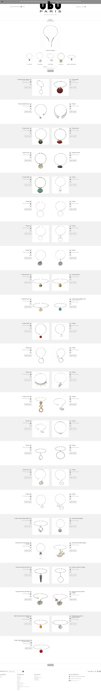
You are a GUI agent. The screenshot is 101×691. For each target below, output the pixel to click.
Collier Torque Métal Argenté (22, 518)
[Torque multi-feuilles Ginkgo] (60, 550)
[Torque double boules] (40, 111)
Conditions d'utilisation (20, 683)
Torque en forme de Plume (22, 567)
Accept (57, 2)
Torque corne (25, 128)
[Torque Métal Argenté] (60, 526)
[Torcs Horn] (61, 57)
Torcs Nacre (40, 64)
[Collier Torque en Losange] (60, 575)
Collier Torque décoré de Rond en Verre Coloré (22, 641)
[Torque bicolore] (40, 282)
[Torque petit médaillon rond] (60, 306)
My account (37, 674)
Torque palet (75, 79)
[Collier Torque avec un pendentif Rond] (60, 623)
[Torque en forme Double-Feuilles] (60, 599)
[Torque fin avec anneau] (40, 87)
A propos (18, 684)
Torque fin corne (76, 152)
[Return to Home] (45, 14)
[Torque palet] (60, 87)
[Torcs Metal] (50, 57)
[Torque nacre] (40, 477)
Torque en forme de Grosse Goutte (22, 543)
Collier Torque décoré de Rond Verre (21, 616)
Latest (1, 677)
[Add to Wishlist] (30, 82)
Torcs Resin (29, 64)
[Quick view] (30, 79)
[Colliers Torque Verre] (71, 57)
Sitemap (18, 689)
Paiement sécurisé (20, 685)
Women (1, 676)
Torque (73, 103)
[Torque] (60, 111)
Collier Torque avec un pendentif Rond (77, 616)
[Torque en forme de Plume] (40, 575)
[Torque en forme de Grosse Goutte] (40, 550)
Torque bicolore (25, 274)
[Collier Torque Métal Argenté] (40, 526)
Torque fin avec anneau (23, 79)
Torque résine (75, 128)
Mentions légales (19, 682)
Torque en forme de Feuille (22, 591)
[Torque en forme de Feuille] (40, 599)
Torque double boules (23, 103)
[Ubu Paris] (50, 6)
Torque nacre (25, 469)
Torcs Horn (61, 64)
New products (19, 677)
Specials (18, 676)
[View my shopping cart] (85, 7)
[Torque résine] (60, 136)
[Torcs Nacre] (40, 57)
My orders (35, 676)
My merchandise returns (38, 677)
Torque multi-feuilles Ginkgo (79, 542)
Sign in (23, 6)
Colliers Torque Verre (71, 64)
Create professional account (15, 6)
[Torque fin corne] (60, 160)
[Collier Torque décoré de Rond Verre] (40, 623)
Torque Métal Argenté (77, 518)
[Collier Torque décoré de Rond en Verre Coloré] (41, 648)
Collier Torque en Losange (78, 567)
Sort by (45, 66)
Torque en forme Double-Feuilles (78, 592)
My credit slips (36, 678)
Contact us (21, 6)
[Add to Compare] (30, 84)
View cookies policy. (52, 2)
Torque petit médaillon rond (79, 299)
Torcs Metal (50, 64)
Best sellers (19, 678)
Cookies (18, 688)
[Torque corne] (40, 136)
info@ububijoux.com (76, 680)
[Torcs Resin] (29, 57)
